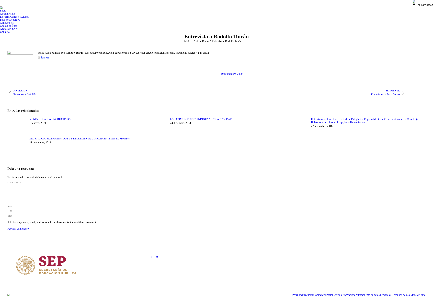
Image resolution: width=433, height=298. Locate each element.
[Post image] (16, 125)
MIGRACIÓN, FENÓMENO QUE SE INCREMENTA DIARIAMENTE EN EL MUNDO (79, 138)
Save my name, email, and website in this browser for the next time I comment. (55, 222)
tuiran (45, 57)
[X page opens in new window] (157, 257)
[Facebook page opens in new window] (152, 257)
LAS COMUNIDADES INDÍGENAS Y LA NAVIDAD (201, 119)
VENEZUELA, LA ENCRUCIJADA (50, 119)
